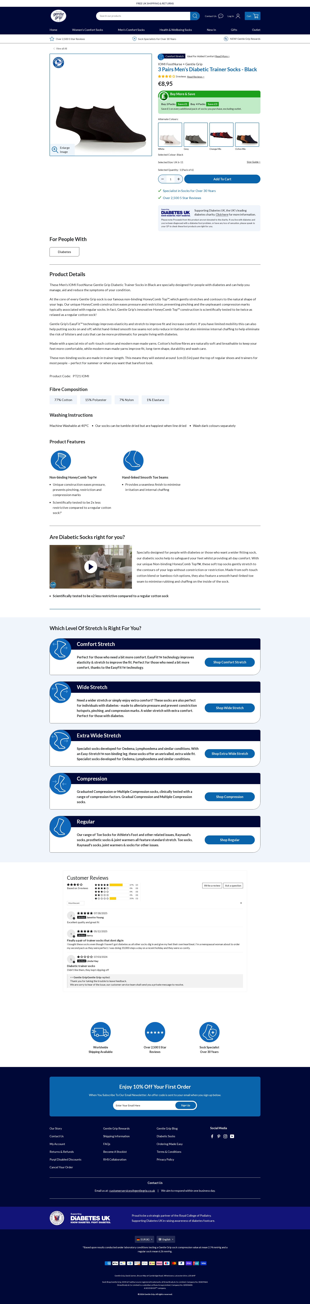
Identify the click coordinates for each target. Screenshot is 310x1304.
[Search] (195, 16)
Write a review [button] (212, 885)
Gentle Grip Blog (167, 1128)
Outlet (256, 30)
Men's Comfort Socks (131, 30)
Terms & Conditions (169, 1151)
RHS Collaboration (114, 1159)
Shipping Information (116, 1136)
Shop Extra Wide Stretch (230, 753)
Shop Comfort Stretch (229, 662)
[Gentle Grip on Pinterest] (219, 1137)
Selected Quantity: (176, 169)
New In (211, 30)
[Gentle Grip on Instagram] (225, 1137)
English (166, 1239)
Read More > (222, 56)
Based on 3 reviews (77, 888)
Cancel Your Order (61, 1167)
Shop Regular (230, 840)
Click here (222, 214)
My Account (57, 1144)
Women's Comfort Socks (87, 30)
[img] (85, 913)
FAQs (106, 1144)
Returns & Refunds (62, 1151)
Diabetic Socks (166, 1136)
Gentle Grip (149, 1294)
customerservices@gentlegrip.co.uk (132, 1190)
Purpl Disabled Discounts (65, 1159)
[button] (167, 76)
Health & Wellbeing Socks (176, 30)
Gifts (234, 30)
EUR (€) (145, 1239)
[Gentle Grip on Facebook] (212, 1137)
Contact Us (57, 1136)
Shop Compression (229, 797)
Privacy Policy (165, 1159)
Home (53, 30)
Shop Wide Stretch (230, 708)
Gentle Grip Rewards (116, 1128)
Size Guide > (253, 161)
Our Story (56, 1128)
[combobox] (143, 16)
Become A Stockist (115, 1151)
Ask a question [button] (233, 885)
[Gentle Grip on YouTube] (232, 1137)
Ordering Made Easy (170, 1144)
